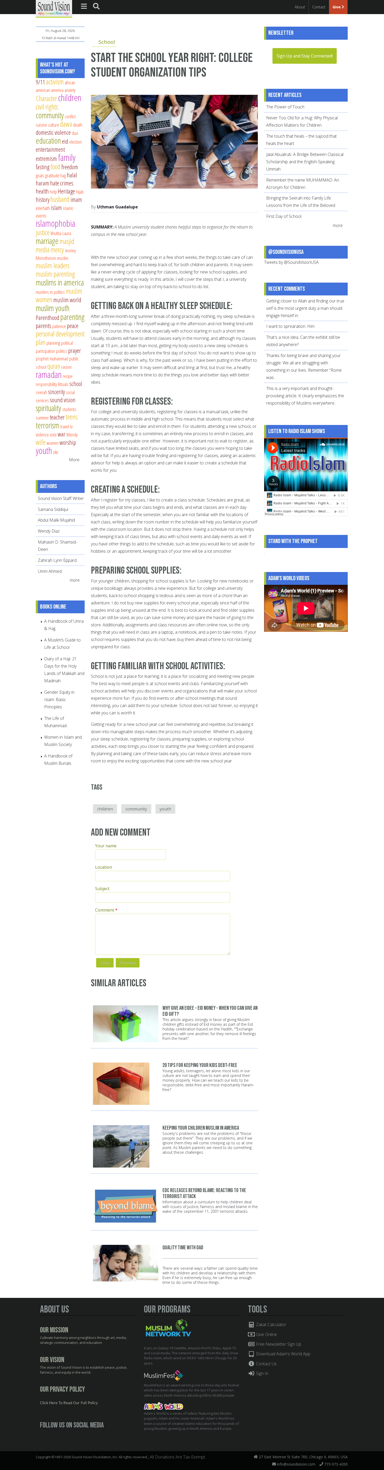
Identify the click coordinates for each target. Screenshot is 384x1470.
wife (40, 442)
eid (65, 141)
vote (53, 434)
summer (42, 417)
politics (61, 350)
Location (103, 867)
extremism (46, 158)
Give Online (266, 1334)
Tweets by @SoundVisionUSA (291, 262)
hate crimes (61, 183)
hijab (80, 191)
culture (53, 124)
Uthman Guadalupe (117, 207)
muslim (62, 257)
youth (165, 809)
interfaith (43, 208)
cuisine (41, 124)
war (61, 434)
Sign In (261, 1373)
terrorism (47, 425)
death (77, 124)
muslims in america (60, 282)
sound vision (62, 400)
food (55, 166)
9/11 (40, 82)
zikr (55, 452)
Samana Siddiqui (53, 509)
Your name (106, 846)
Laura (66, 233)
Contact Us (266, 1364)
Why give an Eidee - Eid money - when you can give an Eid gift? (210, 1011)
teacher (57, 417)
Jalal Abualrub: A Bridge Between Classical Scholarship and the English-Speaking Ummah (305, 161)
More (74, 460)
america (57, 90)
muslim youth (52, 307)
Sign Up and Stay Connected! (305, 56)
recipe (68, 376)
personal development (60, 334)
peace (72, 326)
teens (72, 417)
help (53, 191)
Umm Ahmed (50, 571)
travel (64, 426)
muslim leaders (52, 265)
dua (75, 132)
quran (53, 366)
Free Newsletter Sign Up (278, 1344)
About (300, 6)
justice (43, 232)
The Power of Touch (285, 107)
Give (337, 6)
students (69, 409)
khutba (56, 233)
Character (46, 98)
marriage (47, 240)
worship (68, 442)
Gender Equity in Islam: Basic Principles (59, 699)
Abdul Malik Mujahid (56, 520)
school (75, 384)
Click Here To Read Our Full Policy (69, 1403)
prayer (74, 350)
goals (40, 175)
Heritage (66, 191)
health (42, 191)
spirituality (48, 407)
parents (43, 326)
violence (42, 434)
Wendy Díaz (49, 531)
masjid (67, 241)
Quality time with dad (182, 1247)
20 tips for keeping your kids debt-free (199, 1065)
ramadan (49, 374)
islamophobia (55, 223)
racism (66, 366)
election (75, 141)
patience (59, 326)
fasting (42, 167)
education (48, 140)
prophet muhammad (52, 358)
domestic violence (53, 132)
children (105, 809)
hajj (63, 175)
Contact (318, 6)
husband (59, 199)
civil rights (47, 107)
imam (76, 199)
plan (40, 342)
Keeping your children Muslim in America (200, 1128)
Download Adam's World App (282, 1354)
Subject (102, 888)
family (66, 157)
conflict (70, 116)
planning (53, 342)
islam (56, 207)
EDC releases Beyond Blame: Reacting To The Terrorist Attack (204, 1193)
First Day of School (283, 216)
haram (42, 183)
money (70, 250)
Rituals (63, 384)
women (52, 442)
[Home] (54, 8)
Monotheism (46, 257)
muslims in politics (50, 291)
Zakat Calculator (270, 1324)
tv (71, 426)
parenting (72, 316)
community (136, 809)
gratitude (52, 175)
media (43, 249)
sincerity (56, 392)
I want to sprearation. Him (290, 326)
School (106, 41)
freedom (69, 167)
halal (72, 175)
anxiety (70, 90)
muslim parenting (55, 274)
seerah (41, 392)
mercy (57, 249)
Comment (106, 910)
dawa (66, 124)
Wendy (72, 434)
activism (55, 81)
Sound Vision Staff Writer (61, 498)
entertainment (50, 149)
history (42, 199)
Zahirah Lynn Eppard (57, 560)
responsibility (46, 384)
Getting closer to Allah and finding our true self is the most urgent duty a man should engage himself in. (305, 308)
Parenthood (47, 317)
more (75, 580)
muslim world (67, 300)
